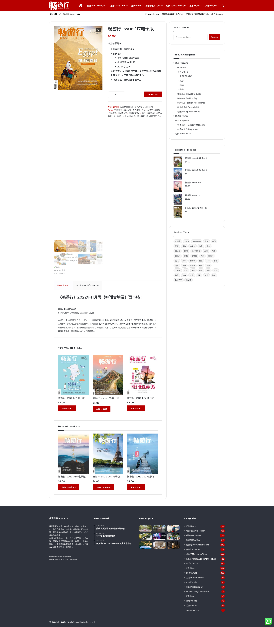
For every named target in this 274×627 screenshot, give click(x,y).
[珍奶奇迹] (173, 545)
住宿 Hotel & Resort (195, 577)
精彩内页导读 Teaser (195, 531)
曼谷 (177, 265)
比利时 (177, 270)
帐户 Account (217, 14)
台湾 (206, 251)
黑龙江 (188, 280)
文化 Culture (191, 573)
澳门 (144, 113)
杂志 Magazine (126, 107)
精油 (182, 85)
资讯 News (136, 5)
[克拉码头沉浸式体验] (159, 536)
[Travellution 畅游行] (59, 5)
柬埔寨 (192, 265)
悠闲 (202, 256)
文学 (184, 261)
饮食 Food (190, 568)
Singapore (197, 241)
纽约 (215, 270)
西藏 (184, 275)
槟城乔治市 (122, 113)
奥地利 (177, 256)
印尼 (186, 251)
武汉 (208, 265)
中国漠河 (118, 110)
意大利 (210, 256)
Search (214, 37)
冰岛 (201, 246)
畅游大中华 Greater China (197, 544)
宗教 (186, 256)
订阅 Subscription (176, 5)
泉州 (193, 270)
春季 (215, 261)
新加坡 (157, 110)
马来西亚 (141, 116)
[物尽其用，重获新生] (173, 536)
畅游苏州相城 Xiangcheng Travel (201, 559)
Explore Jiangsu (152, 14)
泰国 (201, 270)
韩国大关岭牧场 (129, 116)
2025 (187, 241)
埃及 (143, 110)
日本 (208, 261)
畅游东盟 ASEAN (193, 540)
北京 (208, 246)
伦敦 (184, 246)
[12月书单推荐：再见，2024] (145, 545)
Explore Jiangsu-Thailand (197, 591)
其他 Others (182, 72)
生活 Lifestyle (117, 5)
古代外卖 (136, 110)
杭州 (184, 265)
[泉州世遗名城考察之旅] (145, 528)
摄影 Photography (194, 587)
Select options (69, 487)
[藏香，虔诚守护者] (173, 528)
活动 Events (191, 605)
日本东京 (112, 113)
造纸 (119, 116)
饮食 (214, 275)
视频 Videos (191, 600)
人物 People (191, 582)
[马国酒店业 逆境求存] (145, 536)
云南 (177, 246)
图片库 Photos (181, 116)
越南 (206, 275)
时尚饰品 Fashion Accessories (191, 103)
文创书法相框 (186, 76)
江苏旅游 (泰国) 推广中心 (172, 14)
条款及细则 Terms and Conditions (63, 559)
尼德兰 (194, 256)
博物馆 (177, 251)
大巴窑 (150, 110)
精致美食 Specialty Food (188, 111)
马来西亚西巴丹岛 (153, 116)
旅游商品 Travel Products (189, 94)
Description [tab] (63, 285)
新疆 (201, 261)
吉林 (213, 251)
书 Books (181, 67)
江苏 (186, 270)
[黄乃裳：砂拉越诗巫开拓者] (159, 528)
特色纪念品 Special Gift (188, 107)
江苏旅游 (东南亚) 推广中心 (197, 14)
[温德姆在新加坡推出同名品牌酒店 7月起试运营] (159, 545)
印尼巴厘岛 (196, 251)
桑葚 (201, 265)
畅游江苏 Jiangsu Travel (197, 554)
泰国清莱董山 (134, 113)
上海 (206, 241)
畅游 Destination (96, 5)
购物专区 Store (153, 5)
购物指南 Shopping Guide (60, 556)
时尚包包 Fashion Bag (187, 98)
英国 (177, 275)
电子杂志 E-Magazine (144, 107)
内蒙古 (192, 246)
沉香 (182, 80)
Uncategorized (192, 610)
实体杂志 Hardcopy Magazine (191, 125)
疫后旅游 (151, 113)
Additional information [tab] (87, 285)
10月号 (178, 241)
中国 (214, 241)
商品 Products (181, 63)
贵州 (191, 275)
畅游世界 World (193, 549)
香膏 (182, 89)
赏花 (199, 275)
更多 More (195, 5)
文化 (177, 261)
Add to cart (153, 94)
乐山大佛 (127, 110)
